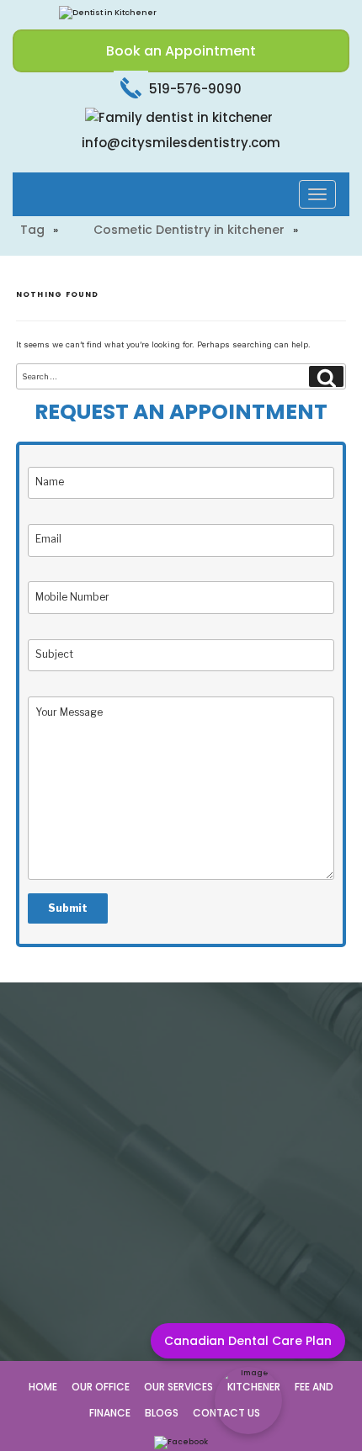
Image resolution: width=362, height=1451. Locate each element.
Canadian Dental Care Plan (248, 1340)
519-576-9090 (194, 89)
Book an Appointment (181, 51)
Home (43, 1387)
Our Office (101, 1387)
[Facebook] (181, 1442)
